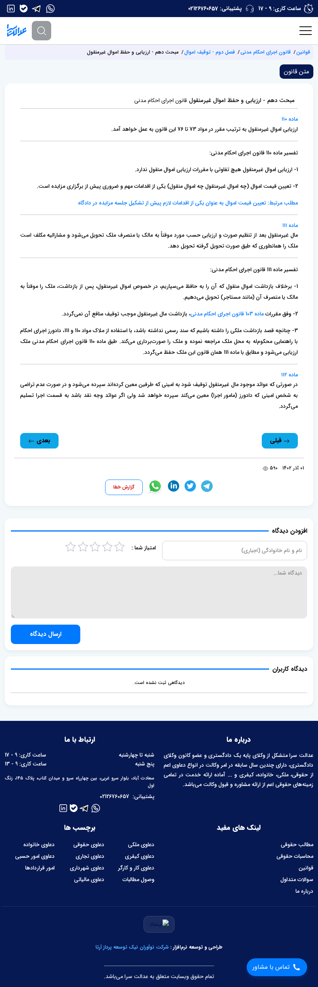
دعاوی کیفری (139, 856)
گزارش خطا (124, 487)
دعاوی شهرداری (87, 868)
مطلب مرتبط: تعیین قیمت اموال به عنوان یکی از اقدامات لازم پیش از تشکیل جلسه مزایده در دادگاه (188, 203)
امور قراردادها (40, 868)
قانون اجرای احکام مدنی (265, 52)
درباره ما (304, 891)
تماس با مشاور (271, 967)
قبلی (276, 440)
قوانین (303, 52)
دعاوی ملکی (141, 844)
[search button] (41, 30)
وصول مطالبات (138, 879)
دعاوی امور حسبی (35, 856)
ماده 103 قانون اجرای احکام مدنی (227, 314)
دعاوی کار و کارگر (136, 868)
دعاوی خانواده (39, 844)
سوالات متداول (296, 879)
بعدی (42, 440)
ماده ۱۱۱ (290, 225)
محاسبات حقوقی (295, 856)
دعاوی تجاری (90, 856)
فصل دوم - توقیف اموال (209, 52)
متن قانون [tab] (296, 71)
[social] (50, 8)
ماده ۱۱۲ (289, 375)
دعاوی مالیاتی (89, 879)
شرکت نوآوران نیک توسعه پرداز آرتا (132, 947)
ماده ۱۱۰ (290, 119)
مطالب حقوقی (297, 844)
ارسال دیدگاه (45, 634)
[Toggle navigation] (306, 30)
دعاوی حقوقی (88, 844)
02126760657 (203, 8)
